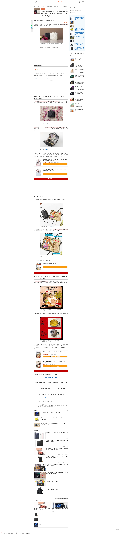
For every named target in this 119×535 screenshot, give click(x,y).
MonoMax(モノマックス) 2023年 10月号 (49, 263)
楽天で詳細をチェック (51, 178)
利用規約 (117, 529)
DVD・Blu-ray (72, 10)
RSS (21, 533)
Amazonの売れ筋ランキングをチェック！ (51, 377)
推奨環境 (29, 533)
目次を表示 (65, 22)
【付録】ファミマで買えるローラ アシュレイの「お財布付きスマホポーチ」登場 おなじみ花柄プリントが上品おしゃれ (79, 72)
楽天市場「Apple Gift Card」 (51, 391)
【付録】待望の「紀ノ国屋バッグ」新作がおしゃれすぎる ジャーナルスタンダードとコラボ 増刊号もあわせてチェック (79, 84)
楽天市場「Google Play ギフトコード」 (51, 397)
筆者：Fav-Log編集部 (41, 404)
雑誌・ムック (79, 10)
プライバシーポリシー (17, 533)
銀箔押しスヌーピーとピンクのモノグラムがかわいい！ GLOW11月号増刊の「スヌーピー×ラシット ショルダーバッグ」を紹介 (79, 66)
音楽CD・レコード (72, 12)
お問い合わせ (12, 533)
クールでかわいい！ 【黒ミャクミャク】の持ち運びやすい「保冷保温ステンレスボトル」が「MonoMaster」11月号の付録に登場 (79, 101)
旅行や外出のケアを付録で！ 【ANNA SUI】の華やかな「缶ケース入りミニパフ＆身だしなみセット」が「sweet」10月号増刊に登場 (79, 89)
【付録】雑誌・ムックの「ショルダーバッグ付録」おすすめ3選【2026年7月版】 (79, 105)
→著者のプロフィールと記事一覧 (41, 78)
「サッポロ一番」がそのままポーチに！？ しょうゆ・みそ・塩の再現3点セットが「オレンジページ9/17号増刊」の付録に (79, 112)
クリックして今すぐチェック (55, 164)
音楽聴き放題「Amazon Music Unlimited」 (51, 385)
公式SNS (6, 533)
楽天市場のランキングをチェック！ (51, 379)
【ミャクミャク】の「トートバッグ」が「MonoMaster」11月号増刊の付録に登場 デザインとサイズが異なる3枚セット (79, 61)
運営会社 (23, 533)
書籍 (75, 10)
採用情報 (26, 533)
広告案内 (9, 533)
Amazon (46, 44)
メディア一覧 (2, 533)
